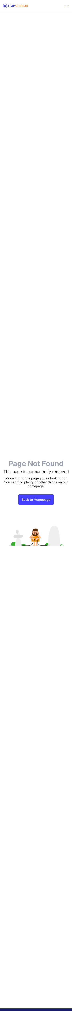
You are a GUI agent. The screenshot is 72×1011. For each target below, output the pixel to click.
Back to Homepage (36, 500)
